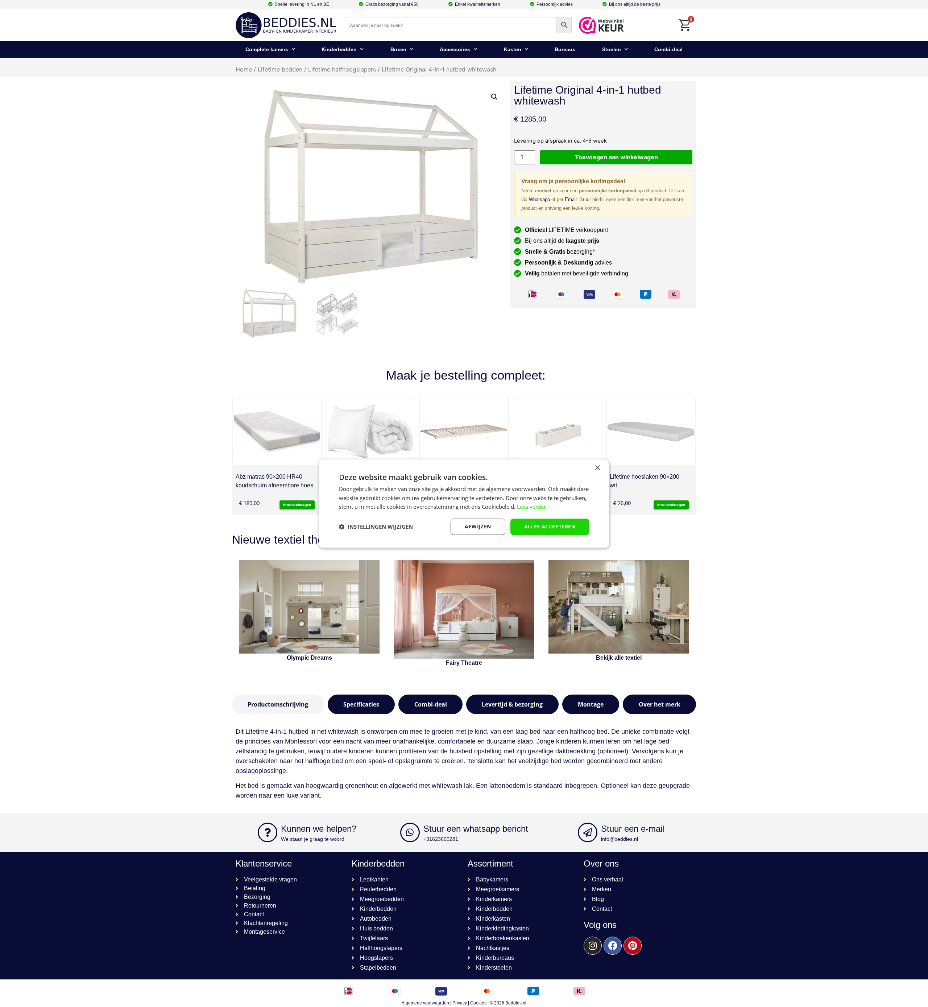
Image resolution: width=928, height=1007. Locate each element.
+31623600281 (440, 839)
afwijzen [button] (478, 526)
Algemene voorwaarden (425, 1003)
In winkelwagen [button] (297, 505)
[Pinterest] (633, 946)
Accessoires (455, 49)
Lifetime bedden (280, 69)
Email (571, 199)
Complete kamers (266, 49)
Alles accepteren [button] (549, 526)
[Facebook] (613, 946)
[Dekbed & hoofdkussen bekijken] (370, 431)
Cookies (478, 1003)
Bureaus (565, 49)
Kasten (512, 49)
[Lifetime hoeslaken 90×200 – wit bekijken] (651, 431)
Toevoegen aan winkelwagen (616, 157)
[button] (494, 96)
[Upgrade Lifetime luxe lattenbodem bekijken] (464, 431)
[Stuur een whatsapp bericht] (410, 832)
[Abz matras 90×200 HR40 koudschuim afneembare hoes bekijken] (277, 431)
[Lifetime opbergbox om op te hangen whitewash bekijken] (557, 431)
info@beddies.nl (619, 839)
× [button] (597, 468)
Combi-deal (668, 49)
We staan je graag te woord (312, 839)
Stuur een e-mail (632, 829)
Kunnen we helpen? (318, 829)
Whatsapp (539, 199)
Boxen (398, 49)
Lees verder (531, 507)
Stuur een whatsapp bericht (475, 829)
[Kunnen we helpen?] (267, 832)
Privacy (459, 1003)
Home (244, 69)
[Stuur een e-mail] (587, 832)
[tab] (278, 704)
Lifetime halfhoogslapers (342, 69)
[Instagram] (593, 946)
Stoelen (611, 49)
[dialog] (464, 503)
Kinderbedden (339, 49)
